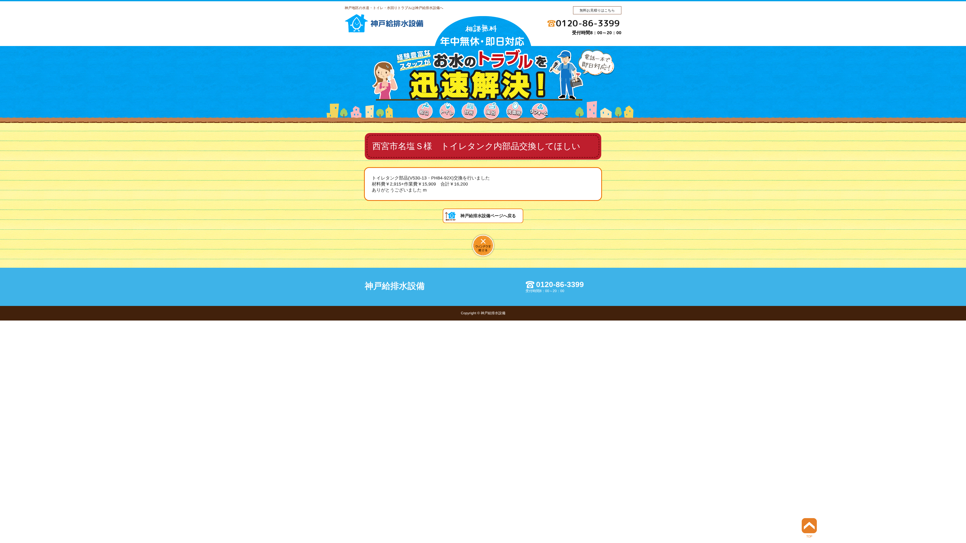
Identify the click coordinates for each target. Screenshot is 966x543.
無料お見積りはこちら (597, 10)
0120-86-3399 (588, 23)
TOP (809, 536)
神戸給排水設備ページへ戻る (488, 215)
